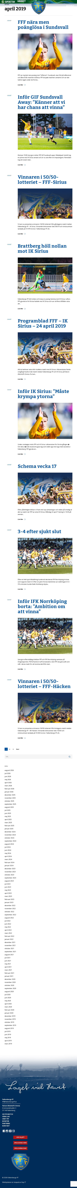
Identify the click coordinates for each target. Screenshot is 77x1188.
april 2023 (8, 893)
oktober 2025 (9, 801)
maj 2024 (8, 853)
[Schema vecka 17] (45, 507)
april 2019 (8, 1041)
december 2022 (10, 905)
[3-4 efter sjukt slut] (45, 577)
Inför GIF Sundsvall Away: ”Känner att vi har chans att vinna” (41, 102)
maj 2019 (8, 1038)
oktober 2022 (9, 912)
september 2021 (10, 952)
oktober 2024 (9, 838)
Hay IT (23, 1182)
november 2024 (10, 835)
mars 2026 (8, 786)
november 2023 (10, 872)
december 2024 (10, 832)
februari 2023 (9, 899)
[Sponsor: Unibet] (21, 3)
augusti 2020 (9, 991)
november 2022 (10, 909)
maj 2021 (8, 964)
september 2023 (10, 878)
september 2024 (10, 841)
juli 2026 (7, 773)
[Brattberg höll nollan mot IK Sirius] (45, 297)
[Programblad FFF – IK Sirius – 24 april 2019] (45, 367)
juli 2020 (7, 995)
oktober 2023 (9, 875)
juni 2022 (8, 924)
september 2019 (10, 1025)
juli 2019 (7, 1031)
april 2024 (8, 856)
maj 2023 (8, 890)
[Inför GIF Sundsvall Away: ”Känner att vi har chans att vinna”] (45, 153)
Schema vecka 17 (37, 466)
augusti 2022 (9, 918)
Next (17, 749)
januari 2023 (9, 902)
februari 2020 (9, 1010)
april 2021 (8, 967)
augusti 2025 (9, 807)
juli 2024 (7, 847)
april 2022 (8, 930)
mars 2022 (8, 933)
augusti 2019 (9, 1028)
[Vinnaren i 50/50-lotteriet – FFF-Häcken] (45, 726)
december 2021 (10, 942)
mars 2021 (8, 970)
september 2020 (10, 988)
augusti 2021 (9, 955)
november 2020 (10, 982)
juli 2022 (7, 921)
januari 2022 (9, 939)
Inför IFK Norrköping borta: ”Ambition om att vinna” (42, 606)
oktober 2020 (9, 985)
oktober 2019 (9, 1022)
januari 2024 (9, 866)
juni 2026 (8, 776)
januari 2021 (9, 976)
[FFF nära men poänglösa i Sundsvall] (45, 73)
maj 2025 (8, 816)
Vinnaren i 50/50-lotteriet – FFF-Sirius (42, 179)
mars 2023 (8, 896)
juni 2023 (8, 887)
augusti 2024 (9, 844)
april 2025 (8, 819)
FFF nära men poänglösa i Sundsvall (43, 24)
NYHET (9, 20)
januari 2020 (9, 1013)
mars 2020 (8, 1007)
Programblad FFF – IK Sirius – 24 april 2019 (43, 323)
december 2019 (10, 1016)
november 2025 (10, 798)
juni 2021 (8, 961)
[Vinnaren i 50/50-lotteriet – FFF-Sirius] (45, 222)
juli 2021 (7, 958)
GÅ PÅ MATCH (7, 1114)
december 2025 (10, 795)
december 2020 (10, 979)
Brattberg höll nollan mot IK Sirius (42, 248)
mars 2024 (8, 859)
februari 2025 (9, 826)
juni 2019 (8, 1034)
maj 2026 (8, 780)
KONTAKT (6, 1126)
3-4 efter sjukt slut (39, 531)
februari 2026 (9, 789)
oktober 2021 (9, 948)
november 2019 (10, 1019)
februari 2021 (9, 973)
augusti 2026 (9, 770)
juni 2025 (8, 813)
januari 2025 (9, 829)
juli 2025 (7, 810)
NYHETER (5, 1121)
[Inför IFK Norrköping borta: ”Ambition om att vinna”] (45, 657)
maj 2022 (8, 927)
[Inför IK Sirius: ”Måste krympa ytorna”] (45, 442)
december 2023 (10, 869)
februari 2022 (9, 936)
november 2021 (10, 945)
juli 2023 (7, 884)
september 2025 (10, 804)
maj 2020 (8, 1001)
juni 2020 (8, 998)
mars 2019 (8, 1044)
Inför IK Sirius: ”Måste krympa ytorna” (43, 394)
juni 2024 (8, 850)
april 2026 (8, 783)
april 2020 (8, 1004)
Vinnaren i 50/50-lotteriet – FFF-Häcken (44, 684)
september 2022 (10, 915)
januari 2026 (9, 792)
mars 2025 (8, 823)
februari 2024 (9, 862)
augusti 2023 (9, 881)
